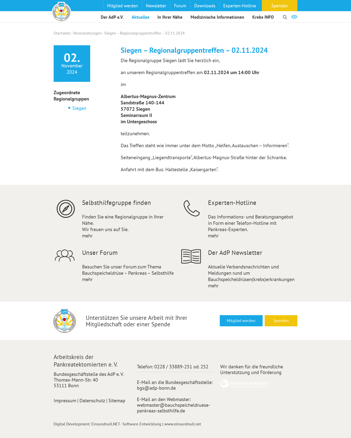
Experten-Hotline (239, 6)
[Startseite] (61, 11)
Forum (180, 6)
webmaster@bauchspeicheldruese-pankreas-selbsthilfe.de (173, 408)
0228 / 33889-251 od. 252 (181, 366)
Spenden (279, 6)
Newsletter (156, 6)
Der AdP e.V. (112, 17)
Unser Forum (100, 252)
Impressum (65, 400)
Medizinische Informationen (217, 17)
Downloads (204, 6)
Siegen (79, 108)
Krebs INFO (263, 17)
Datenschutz (92, 400)
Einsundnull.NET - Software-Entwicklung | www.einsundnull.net (146, 424)
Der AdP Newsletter (235, 252)
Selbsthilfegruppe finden (116, 202)
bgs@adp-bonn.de (156, 388)
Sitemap (116, 400)
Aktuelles (140, 17)
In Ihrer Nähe (169, 17)
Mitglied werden (122, 6)
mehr (87, 236)
